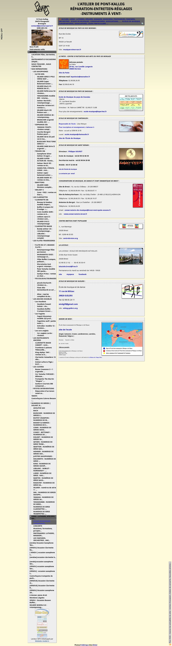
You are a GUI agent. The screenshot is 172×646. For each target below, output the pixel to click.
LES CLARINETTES (40, 197)
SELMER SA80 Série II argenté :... (46, 147)
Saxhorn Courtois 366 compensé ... (44, 385)
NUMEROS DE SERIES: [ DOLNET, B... (40, 404)
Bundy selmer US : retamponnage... (44, 230)
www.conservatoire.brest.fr (75, 214)
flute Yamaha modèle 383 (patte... (46, 270)
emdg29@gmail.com (68, 304)
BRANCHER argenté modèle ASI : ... (45, 121)
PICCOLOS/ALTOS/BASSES (45, 278)
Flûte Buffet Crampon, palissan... (46, 260)
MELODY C (39, 190)
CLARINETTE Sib (41, 200)
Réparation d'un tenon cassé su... (44, 392)
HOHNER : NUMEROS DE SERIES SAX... (43, 452)
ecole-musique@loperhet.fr (95, 111)
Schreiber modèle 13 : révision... (46, 327)
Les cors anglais (41, 330)
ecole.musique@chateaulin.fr (77, 134)
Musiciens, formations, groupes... (42, 529)
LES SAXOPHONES (40, 71)
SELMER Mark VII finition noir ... (44, 111)
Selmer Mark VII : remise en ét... (44, 164)
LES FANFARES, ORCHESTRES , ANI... (41, 539)
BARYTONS (39, 182)
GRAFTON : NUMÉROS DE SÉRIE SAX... (43, 448)
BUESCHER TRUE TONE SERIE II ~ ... (46, 142)
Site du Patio (64, 73)
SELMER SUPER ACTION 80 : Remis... (45, 159)
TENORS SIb (40, 151)
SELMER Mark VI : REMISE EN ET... (44, 87)
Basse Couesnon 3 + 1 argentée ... (44, 370)
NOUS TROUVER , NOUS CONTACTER (41, 65)
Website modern (42, 641)
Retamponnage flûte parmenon (46, 251)
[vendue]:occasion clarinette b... (43, 557)
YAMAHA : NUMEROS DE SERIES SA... (43, 498)
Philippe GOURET (75, 151)
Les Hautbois (40, 301)
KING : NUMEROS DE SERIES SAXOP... (42, 464)
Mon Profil (34, 47)
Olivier (94, 645)
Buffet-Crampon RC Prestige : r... (45, 208)
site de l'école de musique (68, 169)
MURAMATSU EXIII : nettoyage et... (45, 255)
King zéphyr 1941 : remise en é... (42, 353)
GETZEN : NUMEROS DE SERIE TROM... (42, 443)
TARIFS (34, 396)
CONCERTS (37, 526)
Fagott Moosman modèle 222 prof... (44, 317)
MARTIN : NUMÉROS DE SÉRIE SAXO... (43, 479)
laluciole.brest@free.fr (68, 266)
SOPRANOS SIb (41, 124)
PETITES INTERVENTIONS (43, 388)
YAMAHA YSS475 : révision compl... (44, 128)
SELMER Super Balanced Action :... (45, 82)
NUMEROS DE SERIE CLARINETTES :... (41, 508)
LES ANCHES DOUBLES (42, 299)
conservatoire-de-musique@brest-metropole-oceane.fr (88, 210)
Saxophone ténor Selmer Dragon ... (44, 155)
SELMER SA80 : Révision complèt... (45, 186)
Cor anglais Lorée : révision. (45, 334)
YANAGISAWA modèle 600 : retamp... (46, 97)
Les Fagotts (40, 314)
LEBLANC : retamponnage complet (43, 235)
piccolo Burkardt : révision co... (44, 284)
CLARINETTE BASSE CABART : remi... (43, 344)
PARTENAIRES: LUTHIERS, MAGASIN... (43, 534)
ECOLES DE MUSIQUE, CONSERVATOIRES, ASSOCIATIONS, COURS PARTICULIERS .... (99, 22)
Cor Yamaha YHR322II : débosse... (45, 375)
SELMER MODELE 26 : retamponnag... (45, 116)
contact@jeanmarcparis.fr (42, 26)
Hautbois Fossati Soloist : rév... (44, 305)
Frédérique (84, 645)
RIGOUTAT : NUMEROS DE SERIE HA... (44, 484)
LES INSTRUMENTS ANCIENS (41, 339)
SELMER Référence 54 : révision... (46, 92)
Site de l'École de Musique (70, 138)
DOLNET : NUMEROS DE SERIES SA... (43, 438)
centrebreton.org (70, 238)
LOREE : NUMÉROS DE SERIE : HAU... (42, 474)
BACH (35, 410)
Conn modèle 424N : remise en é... (45, 213)
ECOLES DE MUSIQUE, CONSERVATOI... (42, 522)
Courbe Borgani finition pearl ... (43, 133)
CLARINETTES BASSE (43, 226)
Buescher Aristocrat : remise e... (46, 106)
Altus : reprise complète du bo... (44, 295)
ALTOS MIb (39, 74)
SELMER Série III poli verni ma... (46, 138)
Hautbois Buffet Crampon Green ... (44, 310)
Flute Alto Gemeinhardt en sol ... (46, 288)
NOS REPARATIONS (39, 69)
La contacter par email (67, 174)
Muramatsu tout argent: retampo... (45, 265)
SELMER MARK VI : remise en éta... (44, 178)
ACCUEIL (33, 52)
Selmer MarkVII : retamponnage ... (44, 101)
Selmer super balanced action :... (45, 174)
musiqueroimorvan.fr (72, 49)
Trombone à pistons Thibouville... (43, 348)
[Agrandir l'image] (131, 36)
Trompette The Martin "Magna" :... (44, 380)
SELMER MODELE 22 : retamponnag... (38, 606)
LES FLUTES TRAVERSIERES (44, 240)
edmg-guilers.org (70, 308)
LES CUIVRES (38, 367)
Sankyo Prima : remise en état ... (46, 275)
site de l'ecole (65, 329)
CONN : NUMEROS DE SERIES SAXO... (42, 428)
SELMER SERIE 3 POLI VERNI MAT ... (46, 78)
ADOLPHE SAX (39, 408)
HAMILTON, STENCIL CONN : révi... (45, 169)
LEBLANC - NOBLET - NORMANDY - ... (41, 469)
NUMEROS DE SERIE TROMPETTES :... (41, 512)
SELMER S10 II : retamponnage (43, 222)
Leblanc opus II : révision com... (44, 218)
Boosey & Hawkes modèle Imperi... (44, 203)
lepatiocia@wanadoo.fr (80, 77)
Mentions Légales (37, 598)
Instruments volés (37, 49)
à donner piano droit (38, 595)
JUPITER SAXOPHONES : (43, 456)
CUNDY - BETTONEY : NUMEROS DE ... (42, 433)
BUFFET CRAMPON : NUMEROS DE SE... (41, 419)
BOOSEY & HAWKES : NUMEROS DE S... (41, 424)
